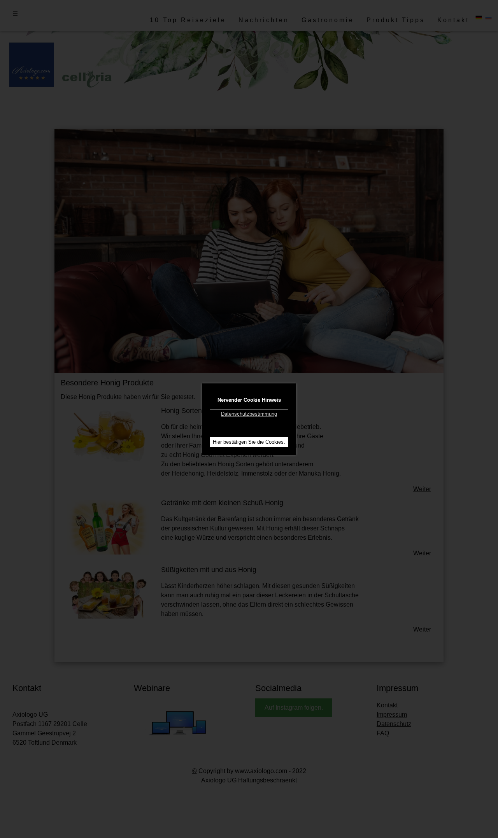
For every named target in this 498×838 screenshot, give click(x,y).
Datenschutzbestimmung (249, 414)
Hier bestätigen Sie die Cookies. (249, 442)
